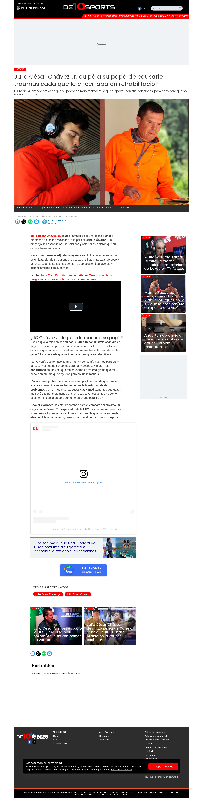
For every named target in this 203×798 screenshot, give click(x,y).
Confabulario (60, 743)
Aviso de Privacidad (121, 769)
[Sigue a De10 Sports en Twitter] (144, 9)
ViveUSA (57, 739)
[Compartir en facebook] (17, 221)
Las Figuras (150, 754)
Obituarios (103, 735)
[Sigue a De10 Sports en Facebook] (140, 9)
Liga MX (87, 16)
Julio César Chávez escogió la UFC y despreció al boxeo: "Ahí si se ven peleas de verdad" (57, 634)
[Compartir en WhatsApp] (30, 221)
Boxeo (153, 16)
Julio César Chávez (78, 594)
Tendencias (182, 16)
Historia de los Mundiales (157, 739)
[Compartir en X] (23, 221)
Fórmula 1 (164, 16)
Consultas (103, 739)
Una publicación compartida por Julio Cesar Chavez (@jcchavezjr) (83, 529)
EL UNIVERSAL (59, 732)
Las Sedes (150, 751)
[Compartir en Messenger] (36, 221)
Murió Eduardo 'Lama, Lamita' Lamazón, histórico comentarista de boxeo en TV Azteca (164, 263)
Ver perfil (53, 223)
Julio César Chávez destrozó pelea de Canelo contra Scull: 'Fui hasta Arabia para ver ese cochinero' (109, 632)
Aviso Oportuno (106, 732)
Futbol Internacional (105, 16)
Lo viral (144, 16)
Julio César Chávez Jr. (48, 594)
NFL (172, 16)
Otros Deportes (129, 16)
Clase (56, 735)
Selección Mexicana (155, 732)
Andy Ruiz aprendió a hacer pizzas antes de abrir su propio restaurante (163, 341)
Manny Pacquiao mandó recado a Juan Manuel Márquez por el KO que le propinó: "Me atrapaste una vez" (164, 300)
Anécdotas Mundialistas (157, 747)
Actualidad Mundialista (156, 735)
